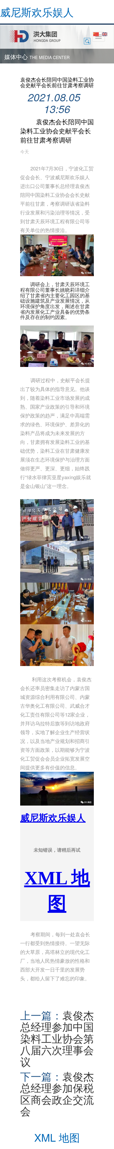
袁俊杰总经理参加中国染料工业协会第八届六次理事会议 (57, 1038)
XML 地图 (57, 1137)
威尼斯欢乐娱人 (37, 11)
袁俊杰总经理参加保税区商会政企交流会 (57, 1093)
